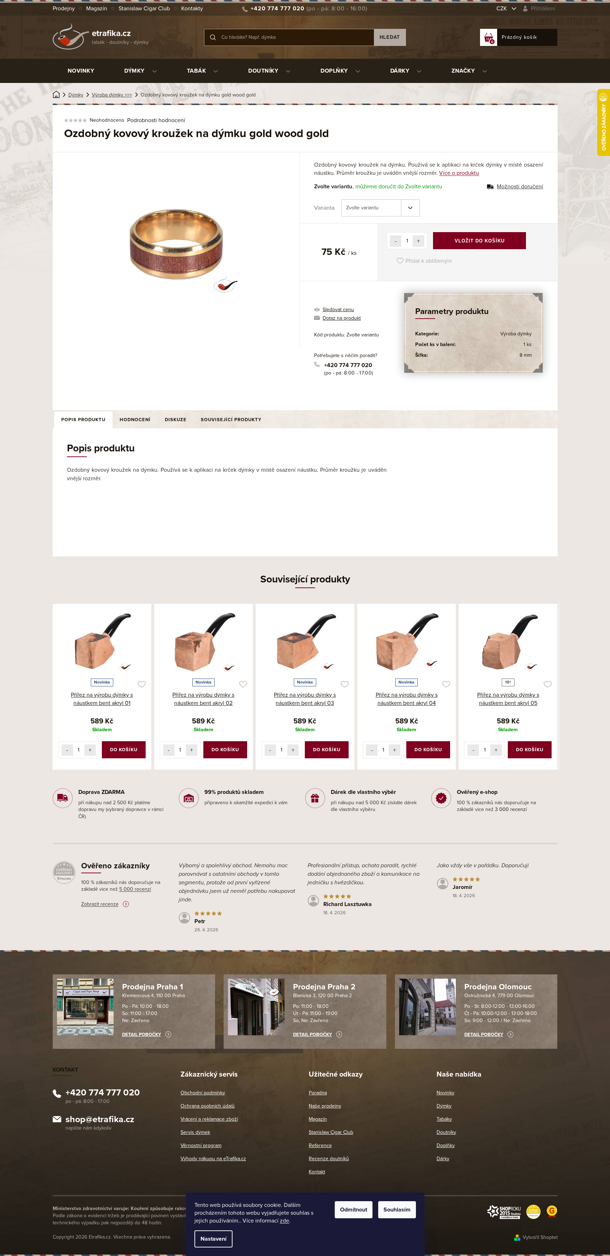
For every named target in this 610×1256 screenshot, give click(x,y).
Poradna (318, 1093)
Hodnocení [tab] (135, 420)
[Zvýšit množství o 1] (418, 241)
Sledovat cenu (338, 310)
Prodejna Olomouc (498, 986)
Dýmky (444, 1106)
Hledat (390, 37)
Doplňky (446, 1145)
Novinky (445, 1093)
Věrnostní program (201, 1145)
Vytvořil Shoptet (540, 1237)
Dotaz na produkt (342, 318)
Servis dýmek (195, 1132)
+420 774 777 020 (348, 365)
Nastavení (213, 1238)
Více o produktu (459, 173)
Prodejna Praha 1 (152, 986)
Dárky (443, 1159)
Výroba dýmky (516, 334)
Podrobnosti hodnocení (156, 120)
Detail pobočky (141, 1034)
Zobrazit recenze (100, 904)
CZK (502, 8)
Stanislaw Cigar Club (144, 8)
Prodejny (64, 8)
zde (284, 1220)
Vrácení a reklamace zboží (209, 1119)
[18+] (508, 642)
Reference (320, 1145)
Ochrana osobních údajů (208, 1106)
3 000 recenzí (511, 809)
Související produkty (231, 420)
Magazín (96, 8)
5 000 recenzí (135, 889)
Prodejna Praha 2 (324, 986)
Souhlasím (397, 1209)
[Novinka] (102, 642)
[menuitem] (81, 71)
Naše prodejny (325, 1106)
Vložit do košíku (480, 241)
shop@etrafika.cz (100, 1120)
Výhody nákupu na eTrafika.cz (213, 1159)
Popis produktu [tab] (83, 420)
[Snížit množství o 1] (395, 241)
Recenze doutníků (329, 1159)
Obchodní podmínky (203, 1093)
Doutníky (446, 1132)
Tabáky (444, 1119)
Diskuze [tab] (176, 420)
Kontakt (317, 1172)
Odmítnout (353, 1209)
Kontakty (192, 8)
